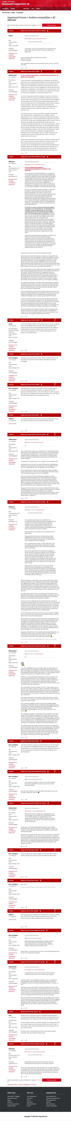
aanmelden (11, 1)
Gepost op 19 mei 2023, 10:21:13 (29, 1011)
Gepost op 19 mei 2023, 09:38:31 (29, 962)
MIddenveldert (13, 75)
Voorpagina (5, 8)
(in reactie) (42, 31)
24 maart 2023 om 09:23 (40, 38)
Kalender (9, 1102)
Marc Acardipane (28, 38)
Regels (13, 12)
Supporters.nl (51, 1093)
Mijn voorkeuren (50, 1104)
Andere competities (39, 17)
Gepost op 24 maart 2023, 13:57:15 (30, 157)
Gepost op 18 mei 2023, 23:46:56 (29, 911)
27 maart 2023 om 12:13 (38, 653)
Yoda (10, 1015)
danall (10, 324)
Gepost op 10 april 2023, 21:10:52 (29, 850)
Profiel (38, 8)
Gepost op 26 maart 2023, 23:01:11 (30, 415)
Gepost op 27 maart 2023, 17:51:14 (30, 741)
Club (32, 8)
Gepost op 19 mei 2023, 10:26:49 (29, 1044)
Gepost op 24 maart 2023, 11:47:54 (30, 31)
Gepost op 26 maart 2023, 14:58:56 (30, 384)
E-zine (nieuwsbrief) (13, 1104)
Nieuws (13, 8)
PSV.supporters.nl (51, 1100)
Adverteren (30, 1102)
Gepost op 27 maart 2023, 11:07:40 (30, 434)
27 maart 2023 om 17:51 (40, 811)
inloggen (4, 1)
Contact (29, 1106)
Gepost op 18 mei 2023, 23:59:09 (29, 930)
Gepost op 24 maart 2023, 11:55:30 (30, 71)
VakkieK (11, 419)
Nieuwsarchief (11, 1106)
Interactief (26, 8)
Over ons (30, 1093)
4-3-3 (16, 176)
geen (16, 50)
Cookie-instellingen (51, 1106)
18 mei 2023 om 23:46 (36, 938)
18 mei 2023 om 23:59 (40, 969)
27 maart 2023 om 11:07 (39, 509)
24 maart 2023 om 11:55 (39, 164)
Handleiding (19, 12)
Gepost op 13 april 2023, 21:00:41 (29, 880)
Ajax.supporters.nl (51, 1096)
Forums (19, 8)
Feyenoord (14, 77)
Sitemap (48, 1102)
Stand (9, 1100)
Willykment (12, 161)
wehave (11, 35)
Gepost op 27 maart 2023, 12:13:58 (30, 502)
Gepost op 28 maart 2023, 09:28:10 (30, 803)
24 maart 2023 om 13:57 (38, 442)
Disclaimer (30, 1098)
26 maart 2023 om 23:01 (37, 779)
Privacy (29, 1100)
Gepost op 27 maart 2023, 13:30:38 (30, 646)
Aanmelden (10, 1096)
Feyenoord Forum (16, 17)
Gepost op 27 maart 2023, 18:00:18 (30, 771)
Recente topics (6, 12)
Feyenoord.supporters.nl (53, 1098)
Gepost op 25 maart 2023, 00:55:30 (30, 320)
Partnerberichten (31, 1104)
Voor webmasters (31, 1096)
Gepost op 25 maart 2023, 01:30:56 (30, 354)
